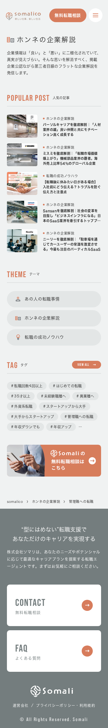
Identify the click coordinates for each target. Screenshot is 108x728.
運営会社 (21, 705)
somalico (15, 501)
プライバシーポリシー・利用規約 (65, 705)
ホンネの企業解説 (46, 501)
